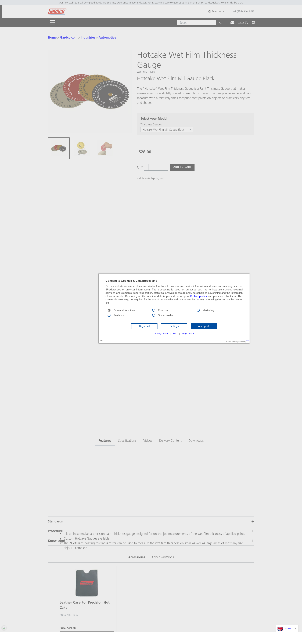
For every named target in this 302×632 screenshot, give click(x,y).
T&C (175, 333)
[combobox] (287, 628)
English (288, 628)
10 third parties (198, 296)
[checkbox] (153, 309)
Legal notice (188, 333)
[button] (144, 326)
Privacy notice (161, 333)
